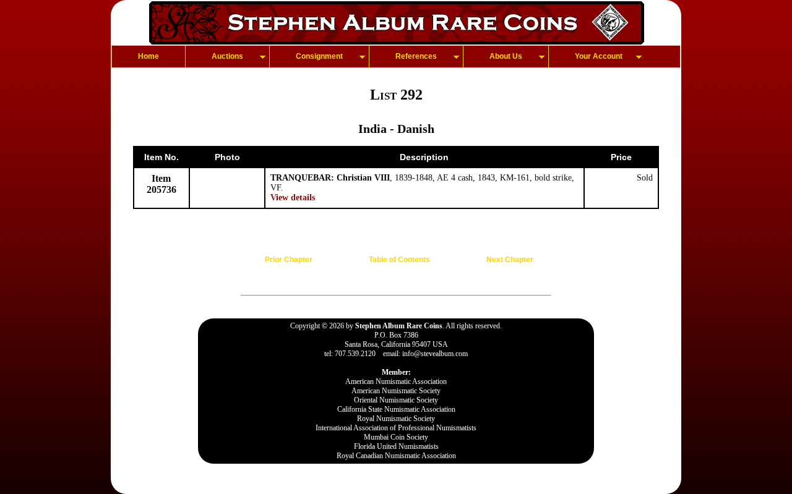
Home (148, 56)
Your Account (598, 56)
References (416, 56)
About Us (505, 56)
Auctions (227, 56)
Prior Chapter (288, 259)
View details (292, 197)
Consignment (319, 56)
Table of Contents (399, 259)
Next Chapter (509, 259)
